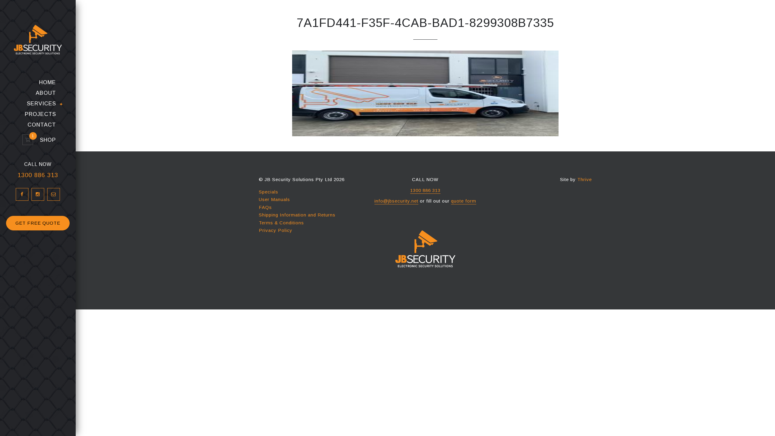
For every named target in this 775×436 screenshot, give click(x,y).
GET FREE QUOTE (37, 223)
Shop (45, 140)
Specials (268, 191)
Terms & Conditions (281, 222)
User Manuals (274, 199)
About (46, 93)
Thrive (584, 179)
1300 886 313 (38, 175)
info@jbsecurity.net (396, 200)
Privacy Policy (275, 230)
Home (47, 82)
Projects (40, 114)
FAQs (265, 207)
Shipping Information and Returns (297, 214)
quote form (463, 200)
